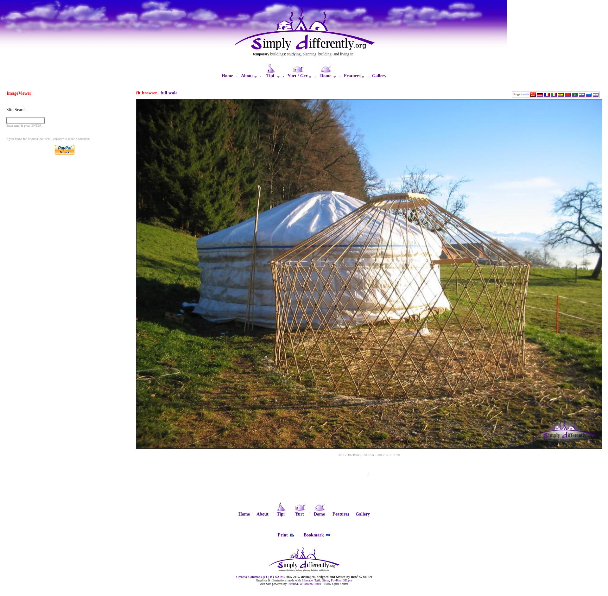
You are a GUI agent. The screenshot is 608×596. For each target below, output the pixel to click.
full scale (169, 92)
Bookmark (314, 534)
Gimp (325, 580)
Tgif (317, 580)
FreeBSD (293, 584)
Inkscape (307, 580)
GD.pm (347, 580)
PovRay (336, 580)
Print (283, 534)
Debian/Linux (312, 584)
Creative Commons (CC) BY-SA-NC (260, 577)
